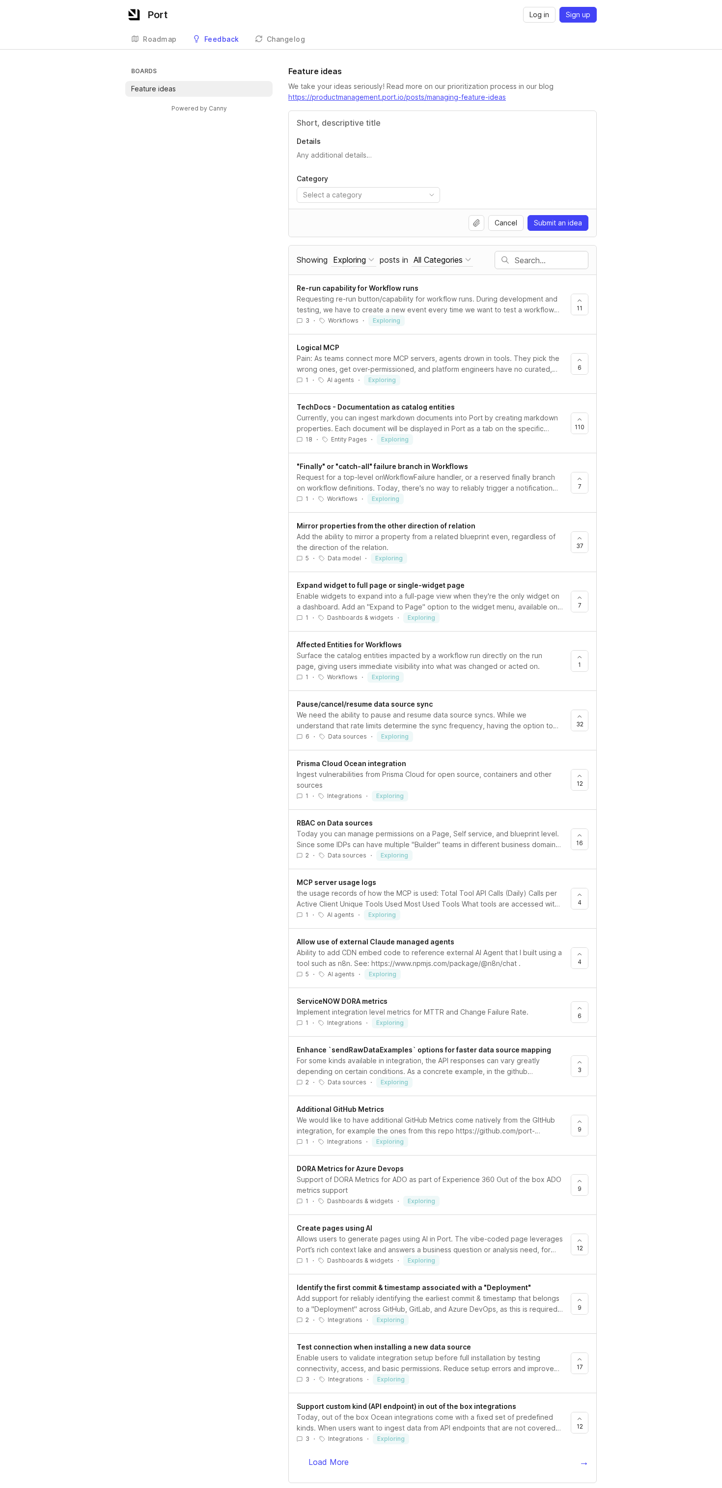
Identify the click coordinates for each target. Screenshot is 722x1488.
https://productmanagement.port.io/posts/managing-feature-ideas (397, 97)
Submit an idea (558, 223)
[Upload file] (476, 223)
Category (312, 178)
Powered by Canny (199, 108)
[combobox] (368, 195)
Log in (539, 14)
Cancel (506, 223)
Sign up (578, 14)
